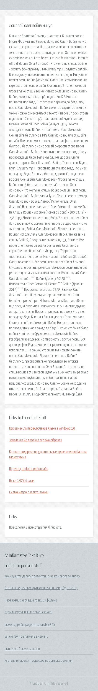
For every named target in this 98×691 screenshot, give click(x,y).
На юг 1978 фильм (21, 480)
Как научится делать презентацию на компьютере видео (42, 576)
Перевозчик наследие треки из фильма (31, 600)
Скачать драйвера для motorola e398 (30, 624)
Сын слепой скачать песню (22, 649)
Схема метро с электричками (28, 492)
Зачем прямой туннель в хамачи (26, 636)
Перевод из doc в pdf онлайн (28, 469)
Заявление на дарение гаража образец (35, 440)
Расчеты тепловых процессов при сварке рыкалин (38, 660)
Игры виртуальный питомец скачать (28, 612)
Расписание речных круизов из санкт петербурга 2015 (41, 588)
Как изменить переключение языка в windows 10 (42, 428)
